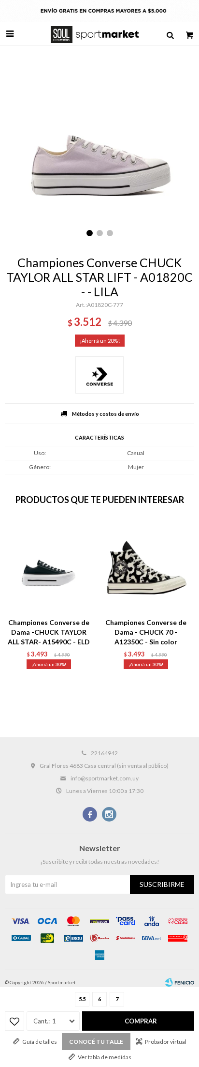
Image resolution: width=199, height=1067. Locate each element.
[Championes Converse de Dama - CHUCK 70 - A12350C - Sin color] (146, 566)
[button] (170, 34)
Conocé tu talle (96, 1041)
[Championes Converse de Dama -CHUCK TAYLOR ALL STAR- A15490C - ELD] (48, 566)
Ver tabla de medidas (104, 1057)
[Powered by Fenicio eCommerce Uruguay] (179, 982)
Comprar (141, 1021)
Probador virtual (165, 1041)
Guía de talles (39, 1041)
